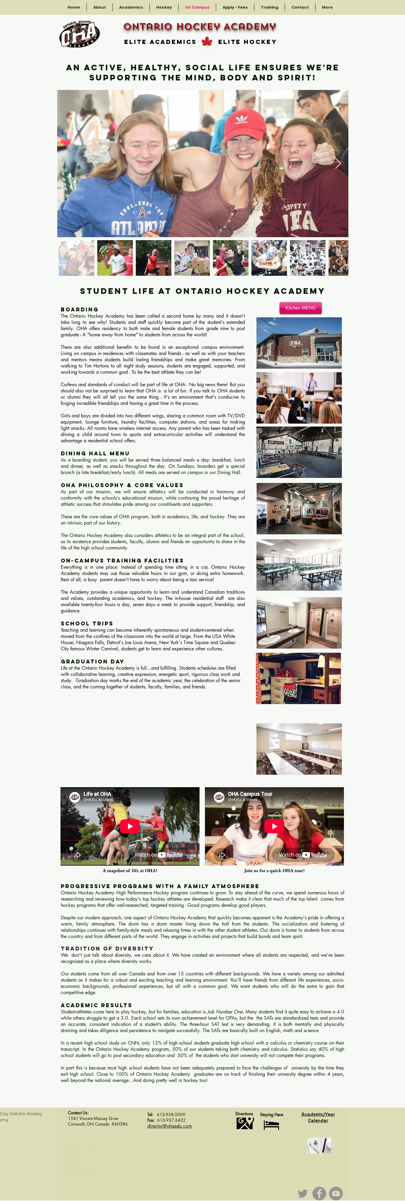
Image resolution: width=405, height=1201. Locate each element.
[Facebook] (319, 1193)
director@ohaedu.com (169, 1126)
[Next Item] (338, 163)
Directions (244, 1113)
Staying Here (271, 1114)
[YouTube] (336, 1193)
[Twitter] (303, 1193)
